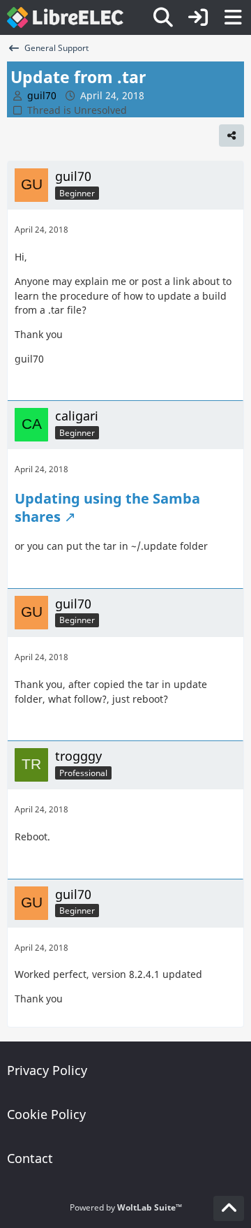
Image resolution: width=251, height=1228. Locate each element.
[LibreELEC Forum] (65, 17)
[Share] (231, 135)
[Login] (198, 17)
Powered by (126, 1207)
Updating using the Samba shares (107, 507)
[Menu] (233, 17)
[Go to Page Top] (228, 1208)
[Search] (163, 17)
